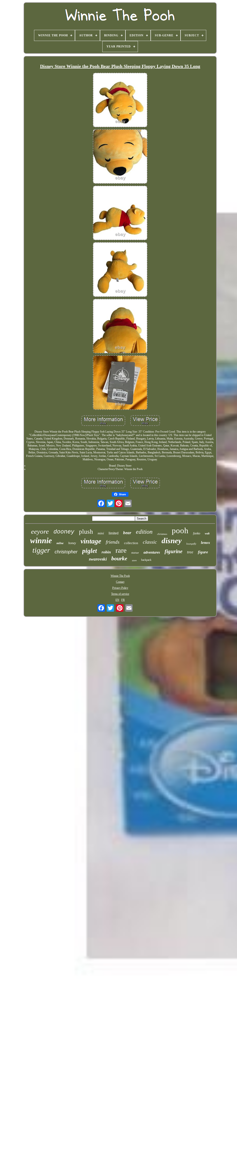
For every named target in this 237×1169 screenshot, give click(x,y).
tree (190, 552)
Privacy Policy (120, 587)
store (134, 560)
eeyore (40, 531)
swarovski (98, 559)
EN (117, 600)
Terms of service (120, 593)
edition (144, 531)
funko (196, 533)
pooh (180, 530)
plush (86, 531)
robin (106, 552)
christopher (66, 551)
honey (72, 543)
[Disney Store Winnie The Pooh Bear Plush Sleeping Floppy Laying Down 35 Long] (120, 100)
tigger (41, 550)
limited (113, 533)
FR (123, 600)
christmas (162, 534)
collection (131, 543)
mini (101, 533)
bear (127, 532)
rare (121, 550)
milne (60, 543)
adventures (151, 552)
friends (112, 542)
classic (150, 542)
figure (203, 552)
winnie (41, 540)
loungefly (191, 543)
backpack (146, 559)
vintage (91, 541)
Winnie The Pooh (120, 575)
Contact (120, 581)
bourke (119, 558)
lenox (205, 542)
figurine (173, 551)
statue (135, 552)
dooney (63, 532)
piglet (89, 550)
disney (172, 540)
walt (207, 533)
